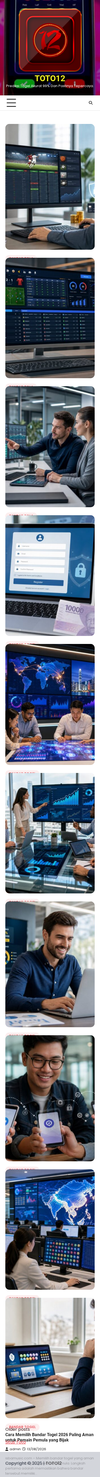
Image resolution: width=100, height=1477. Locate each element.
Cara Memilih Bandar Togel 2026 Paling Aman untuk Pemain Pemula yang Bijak (49, 1437)
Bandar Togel (22, 1427)
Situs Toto (15, 1442)
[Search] (91, 103)
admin (15, 1449)
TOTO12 (50, 78)
